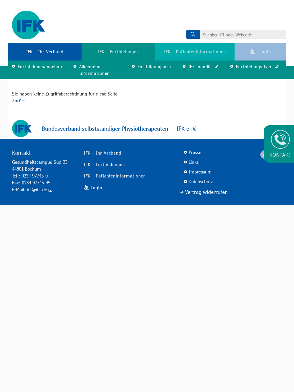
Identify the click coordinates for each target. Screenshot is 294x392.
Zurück (19, 100)
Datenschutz (201, 181)
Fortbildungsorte (155, 66)
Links (194, 162)
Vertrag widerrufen (206, 192)
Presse (195, 152)
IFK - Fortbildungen (118, 51)
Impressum (200, 171)
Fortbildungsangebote (40, 66)
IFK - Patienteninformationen (195, 51)
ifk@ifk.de (37, 189)
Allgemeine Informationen (94, 70)
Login (264, 51)
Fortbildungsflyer (255, 66)
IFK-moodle (200, 66)
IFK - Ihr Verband (44, 51)
